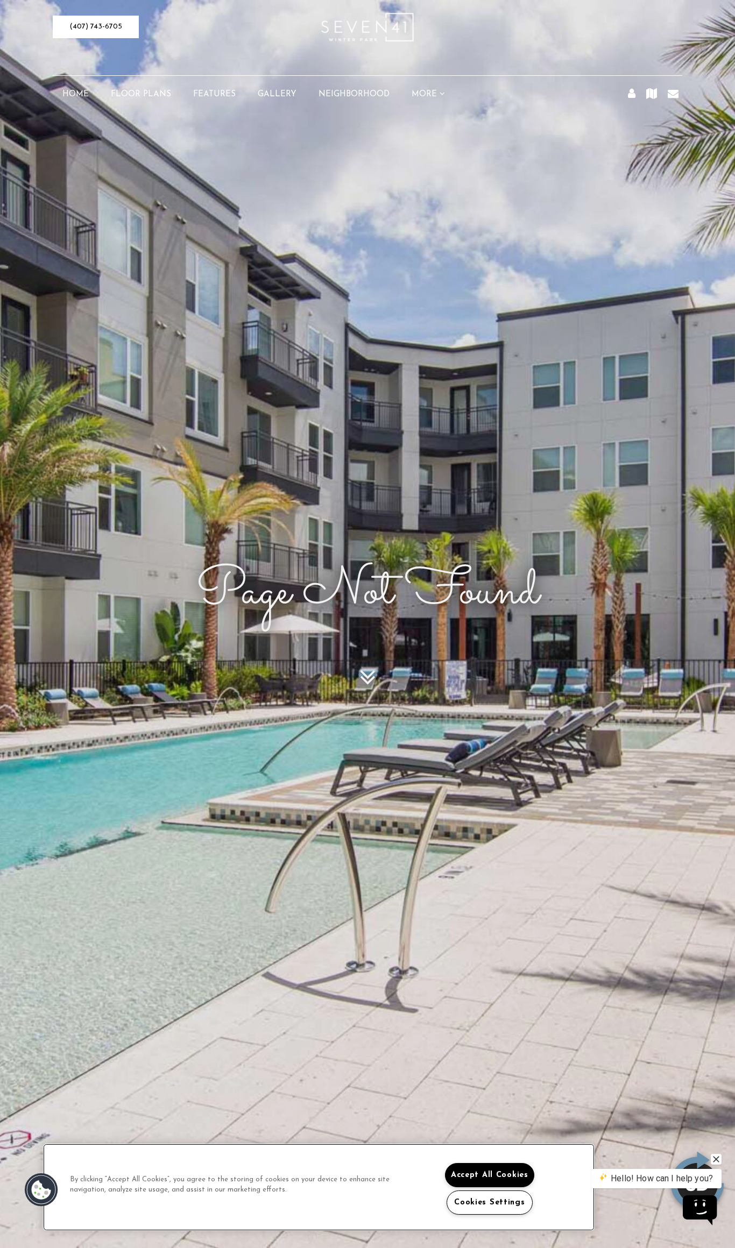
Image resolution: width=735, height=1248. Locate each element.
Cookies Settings (489, 1203)
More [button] (426, 94)
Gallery (277, 94)
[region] (319, 1187)
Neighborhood (354, 94)
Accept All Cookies (489, 1175)
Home (75, 94)
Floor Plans (141, 94)
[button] (96, 27)
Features (214, 94)
